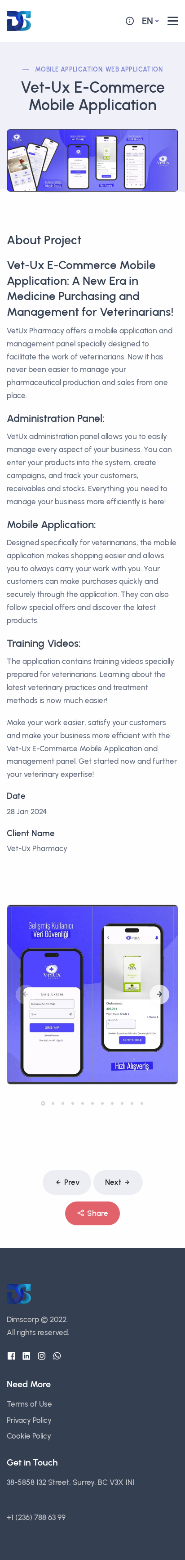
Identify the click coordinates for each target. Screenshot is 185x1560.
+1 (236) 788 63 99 (36, 1517)
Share (97, 1213)
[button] (159, 994)
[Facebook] (11, 1356)
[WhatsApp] (57, 1356)
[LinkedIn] (26, 1356)
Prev (71, 1182)
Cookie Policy (29, 1435)
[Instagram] (41, 1356)
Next (113, 1182)
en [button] (147, 21)
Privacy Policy (29, 1420)
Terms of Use (29, 1403)
